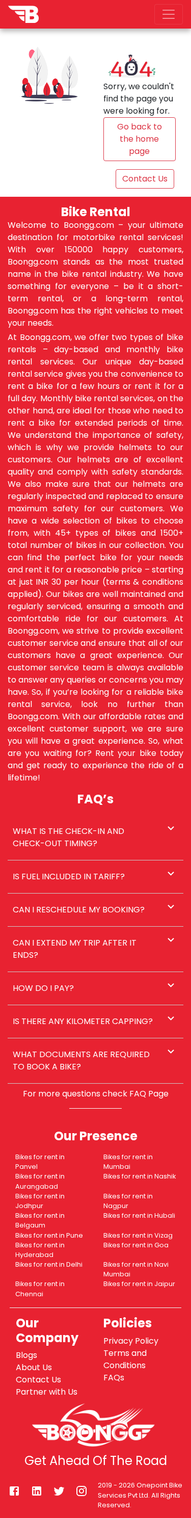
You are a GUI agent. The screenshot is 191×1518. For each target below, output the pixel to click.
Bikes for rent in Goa (136, 1245)
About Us (34, 1367)
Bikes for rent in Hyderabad (40, 1250)
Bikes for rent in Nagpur (128, 1201)
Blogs (26, 1355)
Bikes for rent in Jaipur (139, 1283)
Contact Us (38, 1379)
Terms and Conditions (125, 1359)
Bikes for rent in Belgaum (40, 1220)
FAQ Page (149, 1094)
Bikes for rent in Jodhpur (40, 1201)
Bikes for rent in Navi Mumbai (136, 1269)
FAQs (113, 1377)
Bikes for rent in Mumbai (128, 1162)
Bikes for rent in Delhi (49, 1264)
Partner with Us (46, 1392)
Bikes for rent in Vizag (138, 1235)
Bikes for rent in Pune (49, 1235)
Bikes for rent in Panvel (40, 1162)
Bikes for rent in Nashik (139, 1176)
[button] (95, 837)
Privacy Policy (130, 1341)
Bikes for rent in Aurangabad (40, 1181)
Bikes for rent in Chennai (40, 1288)
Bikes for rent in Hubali (139, 1215)
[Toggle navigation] (168, 14)
